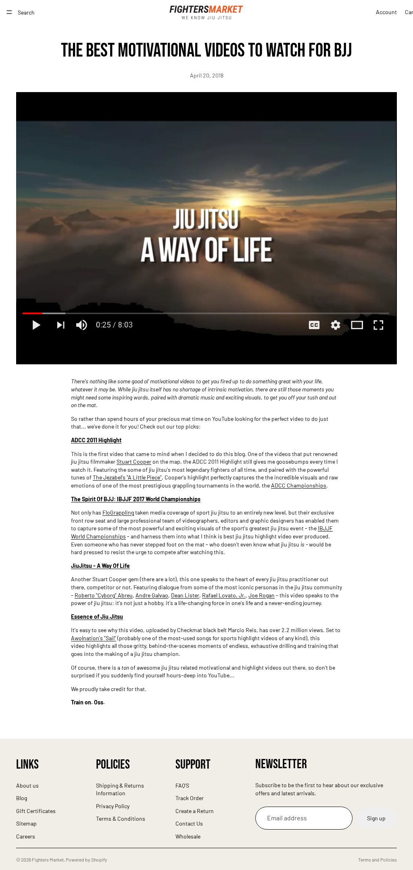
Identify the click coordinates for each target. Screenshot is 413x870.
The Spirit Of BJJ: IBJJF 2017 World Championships (135, 499)
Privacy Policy (112, 806)
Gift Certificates (36, 810)
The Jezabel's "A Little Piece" (127, 477)
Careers (25, 836)
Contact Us (189, 823)
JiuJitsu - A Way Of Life (100, 565)
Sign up (376, 818)
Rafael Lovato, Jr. (224, 595)
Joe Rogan (261, 595)
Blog (21, 797)
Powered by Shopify (86, 859)
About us (27, 785)
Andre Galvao (152, 595)
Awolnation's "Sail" (93, 638)
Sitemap (26, 823)
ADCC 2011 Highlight (96, 440)
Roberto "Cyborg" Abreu (104, 595)
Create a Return (194, 810)
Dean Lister (185, 595)
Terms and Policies (377, 859)
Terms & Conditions (120, 818)
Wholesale (187, 836)
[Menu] (9, 12)
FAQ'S (182, 785)
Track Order (189, 797)
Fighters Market (48, 859)
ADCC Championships (298, 485)
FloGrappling (118, 512)
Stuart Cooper (134, 461)
